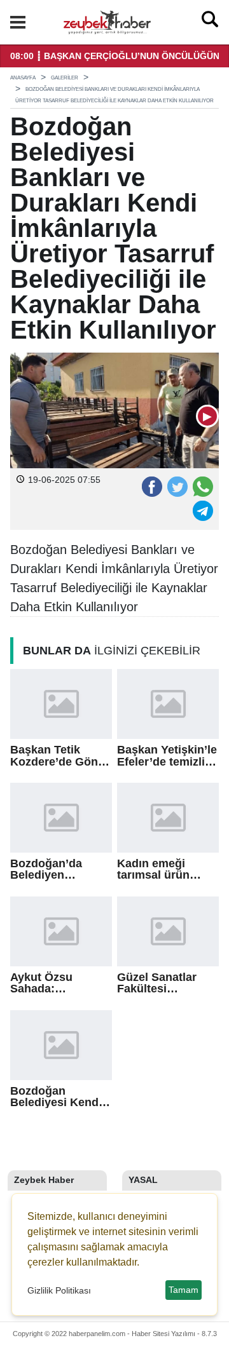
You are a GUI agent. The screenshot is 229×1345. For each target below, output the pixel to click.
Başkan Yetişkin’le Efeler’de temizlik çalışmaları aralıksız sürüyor (167, 755)
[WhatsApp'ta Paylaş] (202, 486)
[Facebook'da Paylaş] (151, 486)
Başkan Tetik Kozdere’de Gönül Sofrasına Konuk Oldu (59, 755)
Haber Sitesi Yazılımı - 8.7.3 (174, 1333)
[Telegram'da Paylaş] (202, 510)
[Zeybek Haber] (108, 21)
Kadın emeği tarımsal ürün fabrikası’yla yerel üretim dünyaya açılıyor (165, 869)
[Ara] (210, 22)
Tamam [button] (183, 1290)
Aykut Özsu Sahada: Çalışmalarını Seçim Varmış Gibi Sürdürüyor (60, 983)
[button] (17, 22)
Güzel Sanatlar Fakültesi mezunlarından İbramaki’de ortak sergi (164, 983)
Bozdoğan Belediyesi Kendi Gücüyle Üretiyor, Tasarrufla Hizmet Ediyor (58, 1097)
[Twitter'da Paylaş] (176, 486)
